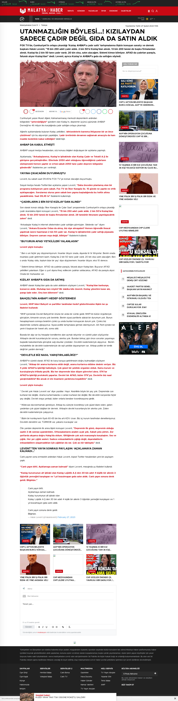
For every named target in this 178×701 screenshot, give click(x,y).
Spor (103, 11)
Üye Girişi (23, 673)
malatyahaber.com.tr (29, 25)
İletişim (22, 689)
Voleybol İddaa (46, 677)
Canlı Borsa (65, 673)
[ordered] (53, 627)
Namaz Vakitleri (87, 685)
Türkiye (44, 25)
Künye (22, 681)
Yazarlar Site (106, 677)
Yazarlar (93, 11)
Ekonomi (113, 11)
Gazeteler (126, 11)
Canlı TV (63, 677)
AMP (103, 685)
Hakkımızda (24, 685)
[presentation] (27, 19)
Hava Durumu (86, 677)
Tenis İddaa (105, 681)
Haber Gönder (86, 681)
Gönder (28, 627)
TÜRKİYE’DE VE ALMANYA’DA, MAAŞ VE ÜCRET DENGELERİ (67, 19)
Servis (70, 11)
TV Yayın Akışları (88, 689)
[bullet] (56, 627)
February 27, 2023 (66, 517)
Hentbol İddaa (45, 673)
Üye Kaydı (24, 677)
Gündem (81, 11)
